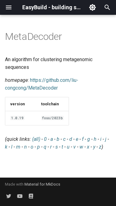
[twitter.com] (9, 196)
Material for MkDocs (42, 184)
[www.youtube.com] (20, 196)
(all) (36, 139)
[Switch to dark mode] (92, 7)
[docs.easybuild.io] (31, 196)
